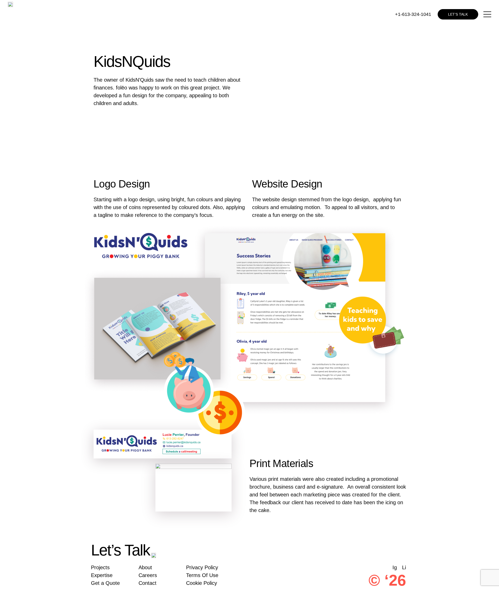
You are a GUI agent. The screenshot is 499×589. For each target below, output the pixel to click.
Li (404, 567)
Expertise (102, 575)
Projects (100, 567)
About (145, 567)
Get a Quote (105, 583)
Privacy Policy (202, 567)
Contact (147, 583)
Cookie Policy (201, 583)
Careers (148, 575)
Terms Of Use (202, 575)
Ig (394, 567)
